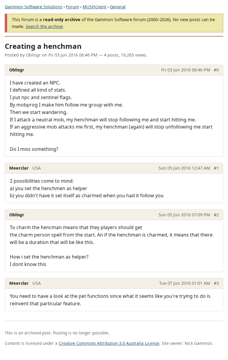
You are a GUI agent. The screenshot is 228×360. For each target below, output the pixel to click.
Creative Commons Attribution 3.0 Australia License (109, 343)
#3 (216, 283)
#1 (216, 168)
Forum (72, 7)
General (118, 7)
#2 (216, 214)
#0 (216, 70)
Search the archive (44, 26)
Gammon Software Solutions (33, 7)
